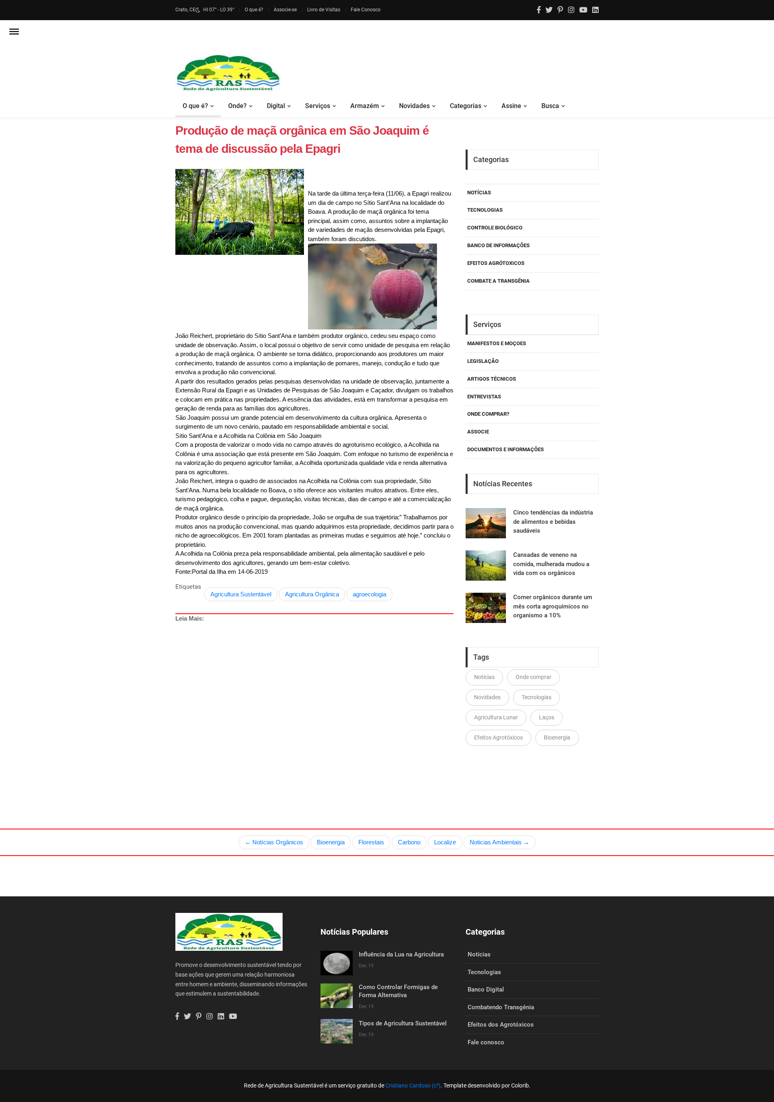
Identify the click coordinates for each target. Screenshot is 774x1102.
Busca (550, 106)
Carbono (409, 842)
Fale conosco (486, 1042)
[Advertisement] (314, 706)
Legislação (483, 361)
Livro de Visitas (323, 9)
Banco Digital (486, 989)
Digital (276, 106)
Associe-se (285, 9)
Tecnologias (485, 210)
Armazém (364, 106)
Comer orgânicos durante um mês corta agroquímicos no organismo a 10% (552, 606)
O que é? (254, 9)
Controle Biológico (494, 228)
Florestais (371, 842)
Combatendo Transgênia (501, 1007)
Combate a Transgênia (498, 281)
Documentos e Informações (505, 449)
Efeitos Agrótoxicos (495, 263)
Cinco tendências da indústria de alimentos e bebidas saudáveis (553, 521)
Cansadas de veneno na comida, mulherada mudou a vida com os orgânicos (551, 564)
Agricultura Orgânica (312, 594)
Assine (511, 106)
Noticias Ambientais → (499, 842)
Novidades (414, 106)
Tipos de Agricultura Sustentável (403, 1023)
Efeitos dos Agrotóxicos (501, 1024)
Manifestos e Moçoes (496, 343)
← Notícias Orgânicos (274, 842)
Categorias (465, 106)
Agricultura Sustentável (240, 594)
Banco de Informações (498, 245)
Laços (546, 717)
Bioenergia (557, 737)
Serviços (317, 106)
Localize (445, 842)
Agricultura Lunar (496, 717)
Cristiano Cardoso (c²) (413, 1085)
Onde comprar (533, 677)
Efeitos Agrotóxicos (498, 737)
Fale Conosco (366, 9)
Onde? (237, 106)
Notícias (479, 193)
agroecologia (369, 594)
